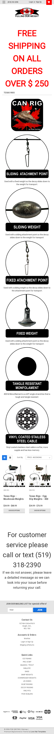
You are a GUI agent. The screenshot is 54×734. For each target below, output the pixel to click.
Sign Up (39, 2)
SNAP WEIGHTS (27, 675)
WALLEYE (27, 668)
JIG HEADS (27, 681)
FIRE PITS (27, 691)
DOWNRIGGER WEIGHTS (27, 678)
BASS (27, 671)
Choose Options (14, 510)
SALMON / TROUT (27, 665)
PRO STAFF (27, 662)
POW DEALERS (27, 694)
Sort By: (20, 457)
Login (31, 2)
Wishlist (27, 639)
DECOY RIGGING (27, 688)
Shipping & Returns (27, 645)
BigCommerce (17, 732)
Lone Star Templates (38, 732)
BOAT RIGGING (27, 684)
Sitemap (24, 729)
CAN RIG (6, 490)
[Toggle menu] (4, 4)
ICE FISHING (27, 659)
